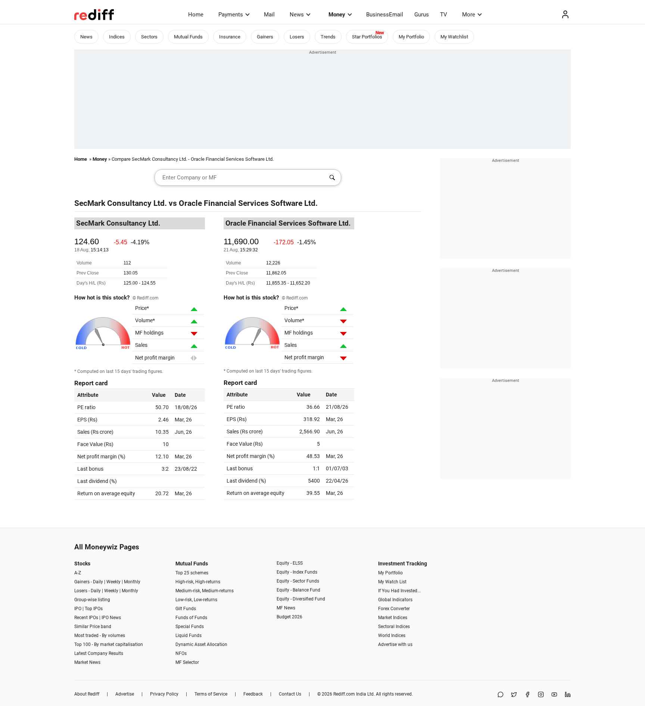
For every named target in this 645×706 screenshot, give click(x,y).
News (297, 14)
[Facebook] (527, 695)
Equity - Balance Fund (298, 590)
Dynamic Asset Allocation (201, 644)
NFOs (181, 653)
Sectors (149, 37)
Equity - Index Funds (297, 572)
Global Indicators (395, 599)
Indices (117, 37)
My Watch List (392, 581)
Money (336, 14)
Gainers (265, 37)
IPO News (111, 617)
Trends (328, 37)
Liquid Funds (188, 635)
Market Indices (392, 617)
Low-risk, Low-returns (196, 599)
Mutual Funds (188, 37)
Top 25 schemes (191, 572)
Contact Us (290, 694)
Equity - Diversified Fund (301, 599)
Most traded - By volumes (99, 635)
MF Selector (187, 662)
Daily (98, 581)
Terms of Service (210, 694)
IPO (77, 608)
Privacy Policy (164, 694)
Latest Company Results (98, 653)
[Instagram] (541, 695)
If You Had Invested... (399, 590)
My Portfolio (411, 37)
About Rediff (86, 694)
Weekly (113, 581)
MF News (286, 608)
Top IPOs (94, 608)
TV (443, 14)
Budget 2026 (289, 616)
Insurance (229, 37)
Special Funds (189, 626)
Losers (297, 37)
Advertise (124, 694)
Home (195, 14)
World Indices (391, 635)
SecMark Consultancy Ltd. (120, 203)
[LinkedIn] (568, 695)
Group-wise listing (92, 599)
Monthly (132, 581)
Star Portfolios (367, 37)
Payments (230, 14)
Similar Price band (92, 626)
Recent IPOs (86, 617)
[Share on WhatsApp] (501, 695)
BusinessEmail (384, 14)
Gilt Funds (185, 608)
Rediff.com (344, 694)
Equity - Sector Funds (298, 581)
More (468, 14)
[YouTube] (554, 695)
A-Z (77, 572)
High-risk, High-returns (197, 581)
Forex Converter (394, 608)
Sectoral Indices (394, 626)
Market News (87, 662)
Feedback (253, 694)
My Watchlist (454, 37)
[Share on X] (514, 695)
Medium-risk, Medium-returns (204, 590)
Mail (269, 14)
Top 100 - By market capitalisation (108, 644)
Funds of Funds (191, 617)
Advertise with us (395, 644)
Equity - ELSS (290, 563)
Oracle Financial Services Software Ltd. (248, 203)
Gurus (421, 14)
